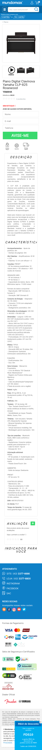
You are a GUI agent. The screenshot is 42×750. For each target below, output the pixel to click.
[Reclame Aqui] (27, 667)
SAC (8, 593)
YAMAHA (7, 92)
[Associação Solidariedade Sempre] (8, 686)
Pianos (6, 22)
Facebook (12, 588)
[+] (33, 523)
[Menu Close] (4, 9)
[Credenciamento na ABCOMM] (9, 670)
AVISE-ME (20, 135)
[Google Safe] (22, 660)
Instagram (13, 583)
